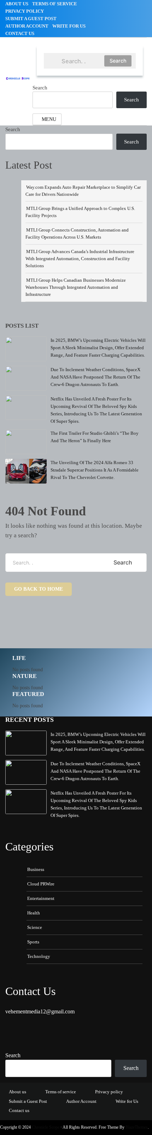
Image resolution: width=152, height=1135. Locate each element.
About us (16, 3)
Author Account (26, 26)
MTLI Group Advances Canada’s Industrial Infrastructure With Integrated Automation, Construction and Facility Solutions (79, 258)
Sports (33, 941)
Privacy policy (24, 11)
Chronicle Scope (45, 1127)
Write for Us (69, 26)
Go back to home (38, 589)
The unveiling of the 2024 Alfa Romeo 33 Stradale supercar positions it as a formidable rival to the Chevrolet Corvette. (95, 470)
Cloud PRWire (40, 884)
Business (35, 869)
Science (34, 927)
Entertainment (40, 898)
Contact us (19, 33)
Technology (38, 956)
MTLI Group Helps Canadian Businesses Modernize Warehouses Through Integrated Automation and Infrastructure (75, 287)
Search (118, 61)
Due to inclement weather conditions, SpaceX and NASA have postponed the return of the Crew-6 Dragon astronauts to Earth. (95, 377)
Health (33, 912)
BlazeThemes (136, 1127)
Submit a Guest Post (31, 18)
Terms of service (54, 3)
